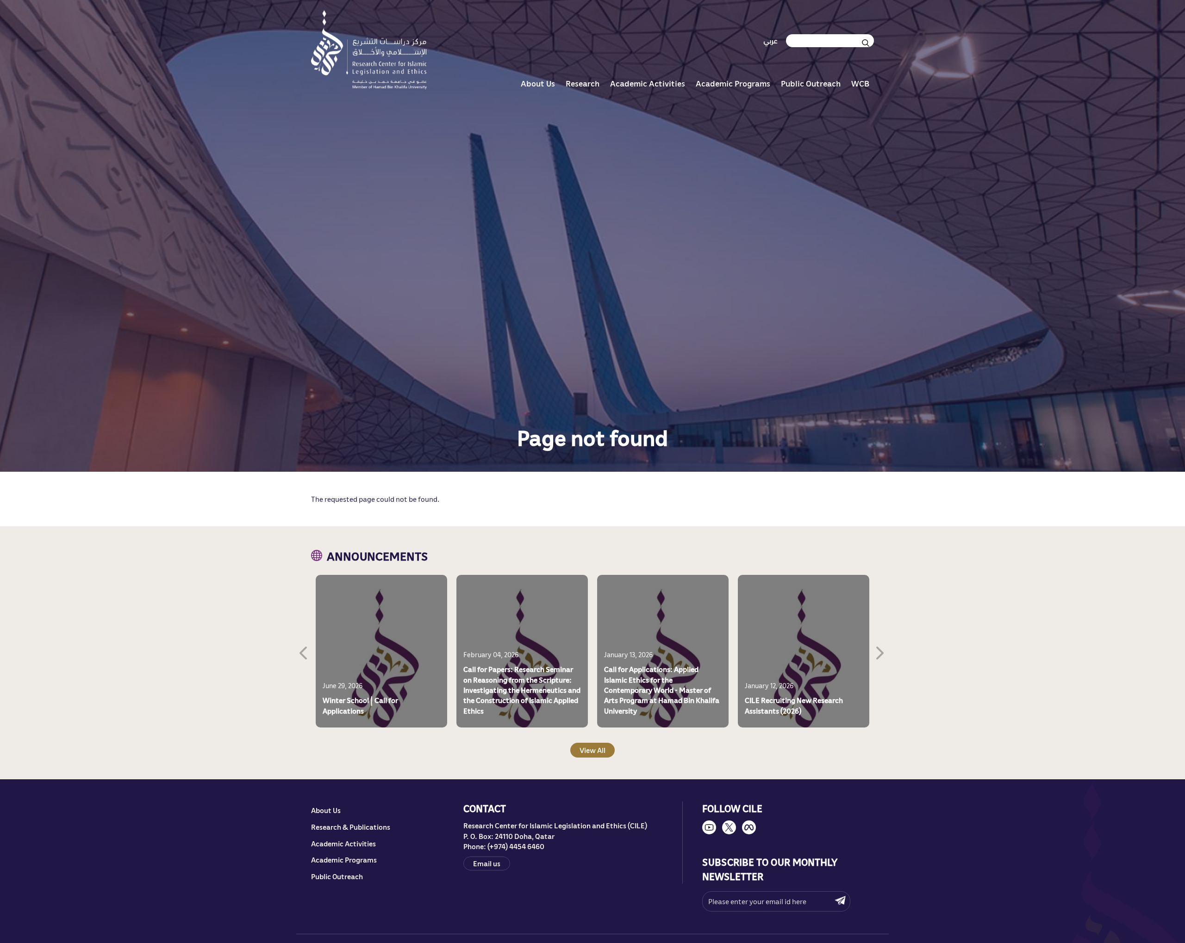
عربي (770, 40)
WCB (860, 83)
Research (582, 83)
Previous (304, 651)
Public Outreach (811, 83)
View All (592, 749)
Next (881, 651)
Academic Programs (733, 83)
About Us (538, 83)
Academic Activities (647, 83)
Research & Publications (350, 827)
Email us (486, 863)
